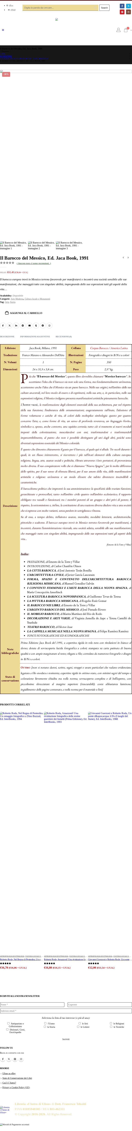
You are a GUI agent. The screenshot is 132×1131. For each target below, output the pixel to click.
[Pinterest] (122, 11)
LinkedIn (16, 325)
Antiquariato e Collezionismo (16, 1025)
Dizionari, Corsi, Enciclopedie (17, 1031)
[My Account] (118, 30)
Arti (7, 302)
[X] (128, 6)
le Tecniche (118, 1027)
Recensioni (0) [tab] (64, 336)
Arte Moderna (17, 299)
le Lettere (84, 1027)
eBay (11, 5)
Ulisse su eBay (9, 1073)
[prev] (123, 258)
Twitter (8, 1059)
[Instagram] (128, 11)
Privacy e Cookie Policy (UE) (16, 1087)
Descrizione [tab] (7, 336)
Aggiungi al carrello (26, 313)
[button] (3, 30)
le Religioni (118, 1023)
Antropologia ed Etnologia (12, 956)
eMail (13, 10)
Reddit (43, 325)
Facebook (3, 325)
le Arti (84, 1023)
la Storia (51, 1027)
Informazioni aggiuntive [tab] (35, 336)
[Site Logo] (66, 30)
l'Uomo (51, 1023)
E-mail (29, 325)
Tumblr (36, 325)
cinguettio (9, 325)
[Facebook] (122, 6)
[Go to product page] (22, 832)
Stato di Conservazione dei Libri (17, 1078)
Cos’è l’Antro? (9, 1082)
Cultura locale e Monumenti (37, 299)
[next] (128, 258)
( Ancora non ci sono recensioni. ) (34, 263)
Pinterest (23, 325)
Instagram (21, 1059)
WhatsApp (49, 325)
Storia (12, 302)
